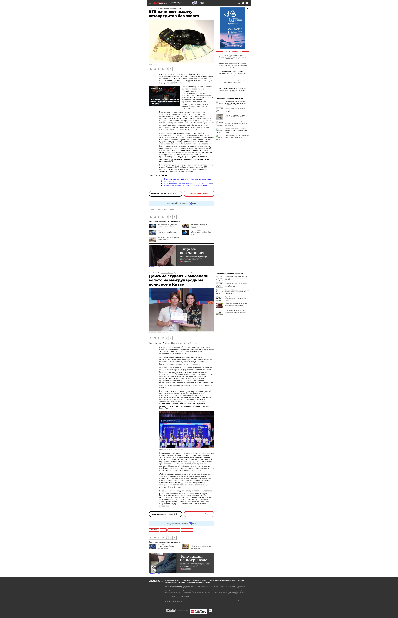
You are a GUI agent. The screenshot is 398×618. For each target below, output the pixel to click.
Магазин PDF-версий (199, 580)
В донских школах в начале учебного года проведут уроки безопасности (201, 546)
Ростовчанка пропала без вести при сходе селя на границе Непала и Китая (232, 90)
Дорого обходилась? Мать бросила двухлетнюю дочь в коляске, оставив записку (232, 65)
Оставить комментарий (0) (199, 193)
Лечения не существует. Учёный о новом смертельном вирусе (236, 116)
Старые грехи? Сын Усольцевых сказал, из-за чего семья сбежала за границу (236, 109)
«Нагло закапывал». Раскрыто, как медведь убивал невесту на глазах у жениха (236, 278)
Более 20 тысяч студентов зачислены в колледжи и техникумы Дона (166, 546)
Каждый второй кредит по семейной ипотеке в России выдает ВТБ (200, 226)
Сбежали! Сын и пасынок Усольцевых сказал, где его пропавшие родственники (237, 137)
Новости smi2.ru (156, 267)
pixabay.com (153, 64)
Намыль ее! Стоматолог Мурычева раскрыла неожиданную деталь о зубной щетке (236, 123)
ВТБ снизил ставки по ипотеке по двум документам (169, 238)
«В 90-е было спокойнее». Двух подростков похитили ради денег (236, 311)
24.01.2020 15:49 (154, 8)
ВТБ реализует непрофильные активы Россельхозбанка (167, 225)
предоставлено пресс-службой (159, 333)
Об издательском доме (172, 580)
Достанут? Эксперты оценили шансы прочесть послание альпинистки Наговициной (237, 291)
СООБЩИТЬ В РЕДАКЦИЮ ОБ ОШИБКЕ (198, 582)
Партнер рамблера (183, 610)
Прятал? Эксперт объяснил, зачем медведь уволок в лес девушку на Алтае (236, 130)
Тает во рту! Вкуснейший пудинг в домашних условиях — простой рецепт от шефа (236, 305)
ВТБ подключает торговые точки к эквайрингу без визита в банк (169, 231)
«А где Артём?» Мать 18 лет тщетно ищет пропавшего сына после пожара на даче (236, 284)
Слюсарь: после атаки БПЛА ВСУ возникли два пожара (232, 82)
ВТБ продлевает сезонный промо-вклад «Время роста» (188, 183)
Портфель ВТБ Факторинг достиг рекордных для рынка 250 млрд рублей (201, 232)
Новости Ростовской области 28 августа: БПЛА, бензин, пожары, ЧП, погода (232, 73)
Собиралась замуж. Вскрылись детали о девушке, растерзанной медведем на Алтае (235, 103)
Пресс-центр (187, 580)
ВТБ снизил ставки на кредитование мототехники (185, 185)
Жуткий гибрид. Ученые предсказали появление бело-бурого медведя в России (237, 298)
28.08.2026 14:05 (154, 273)
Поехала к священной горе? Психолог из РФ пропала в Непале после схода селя (232, 57)
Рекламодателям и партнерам (175, 582)
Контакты (241, 580)
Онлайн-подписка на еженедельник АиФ (222, 580)
